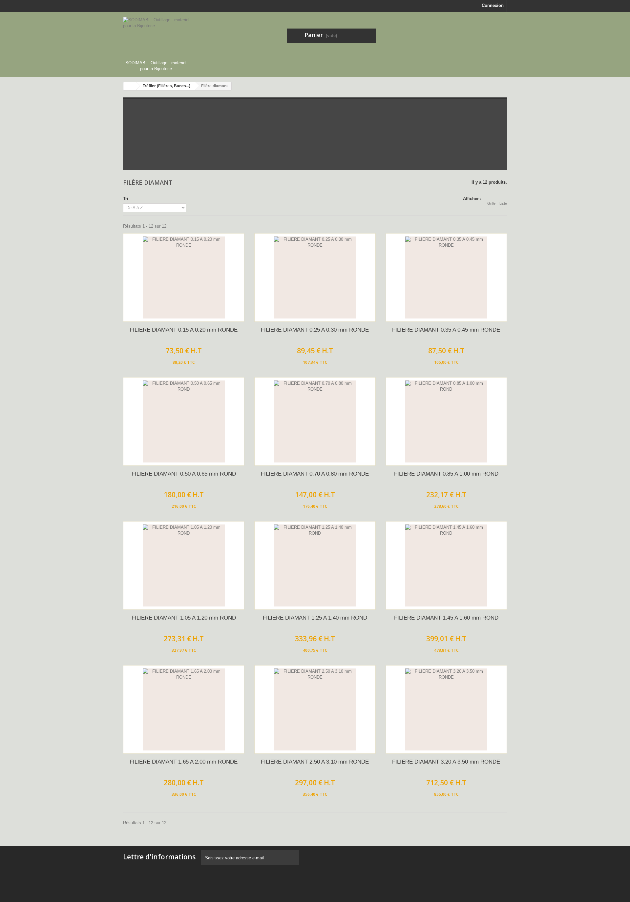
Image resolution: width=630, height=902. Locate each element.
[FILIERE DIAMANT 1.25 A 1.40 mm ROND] (315, 565)
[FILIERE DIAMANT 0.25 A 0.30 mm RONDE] (315, 277)
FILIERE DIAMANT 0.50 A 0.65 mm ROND (184, 474)
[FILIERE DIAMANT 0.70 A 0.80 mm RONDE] (315, 421)
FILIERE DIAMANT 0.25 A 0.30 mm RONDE (315, 330)
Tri (125, 198)
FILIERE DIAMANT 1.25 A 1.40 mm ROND (315, 618)
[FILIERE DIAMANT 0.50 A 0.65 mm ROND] (183, 421)
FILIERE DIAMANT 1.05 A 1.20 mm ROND (184, 618)
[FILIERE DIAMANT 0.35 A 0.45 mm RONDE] (446, 277)
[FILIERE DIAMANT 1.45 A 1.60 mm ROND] (446, 565)
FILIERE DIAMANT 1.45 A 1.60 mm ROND (446, 618)
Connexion (493, 5)
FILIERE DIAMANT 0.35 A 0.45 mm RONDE (446, 330)
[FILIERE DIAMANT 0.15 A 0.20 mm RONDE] (183, 277)
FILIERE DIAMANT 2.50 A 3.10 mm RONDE (315, 762)
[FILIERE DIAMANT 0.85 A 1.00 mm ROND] (446, 421)
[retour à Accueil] (130, 86)
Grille (491, 203)
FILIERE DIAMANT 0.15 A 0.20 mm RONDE (184, 330)
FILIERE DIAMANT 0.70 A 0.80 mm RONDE (315, 474)
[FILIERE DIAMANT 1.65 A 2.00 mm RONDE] (183, 709)
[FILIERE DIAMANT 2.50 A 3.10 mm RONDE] (315, 709)
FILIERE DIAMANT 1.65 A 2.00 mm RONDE (184, 762)
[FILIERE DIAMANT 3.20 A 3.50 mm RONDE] (446, 709)
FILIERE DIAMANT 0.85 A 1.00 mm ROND (446, 474)
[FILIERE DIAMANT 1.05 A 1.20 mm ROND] (183, 565)
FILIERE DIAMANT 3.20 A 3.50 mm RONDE (446, 762)
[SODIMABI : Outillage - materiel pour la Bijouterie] (183, 38)
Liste (503, 203)
